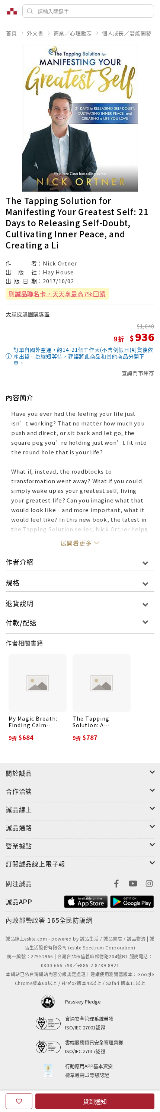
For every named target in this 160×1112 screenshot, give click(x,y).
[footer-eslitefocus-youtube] (133, 882)
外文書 (35, 33)
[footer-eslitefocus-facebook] (116, 882)
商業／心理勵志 (73, 33)
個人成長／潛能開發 (126, 33)
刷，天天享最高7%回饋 (57, 293)
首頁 (11, 33)
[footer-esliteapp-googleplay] (132, 901)
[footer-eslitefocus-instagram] (149, 882)
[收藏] (19, 1101)
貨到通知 (95, 1101)
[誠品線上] (12, 11)
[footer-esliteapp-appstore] (86, 901)
